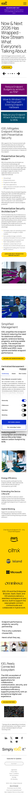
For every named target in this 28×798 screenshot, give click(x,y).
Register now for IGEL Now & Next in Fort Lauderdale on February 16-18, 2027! (14, 11)
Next (18, 73)
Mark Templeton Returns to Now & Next (14, 792)
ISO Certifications (14, 775)
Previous (4, 73)
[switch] (24, 405)
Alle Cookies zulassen (14, 422)
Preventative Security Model (14, 788)
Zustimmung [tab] (5, 373)
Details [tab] (14, 373)
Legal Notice (14, 769)
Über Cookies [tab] (22, 373)
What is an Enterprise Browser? (14, 790)
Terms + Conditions (14, 773)
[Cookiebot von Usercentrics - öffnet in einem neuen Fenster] (19, 369)
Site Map (14, 777)
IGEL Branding (14, 779)
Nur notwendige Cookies (14, 427)
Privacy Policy (14, 771)
